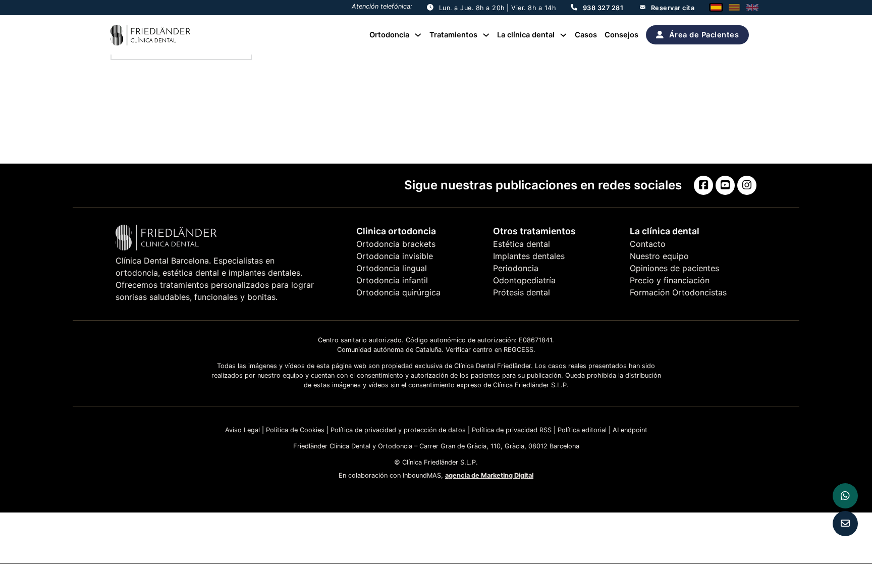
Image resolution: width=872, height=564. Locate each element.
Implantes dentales (529, 256)
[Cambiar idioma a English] (752, 7)
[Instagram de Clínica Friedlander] (746, 185)
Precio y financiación (670, 280)
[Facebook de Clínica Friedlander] (703, 185)
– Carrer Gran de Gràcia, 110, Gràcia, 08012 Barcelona (495, 446)
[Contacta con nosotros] (845, 523)
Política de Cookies (294, 430)
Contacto (648, 244)
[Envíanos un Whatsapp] (845, 495)
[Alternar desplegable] (418, 35)
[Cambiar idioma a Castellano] (716, 7)
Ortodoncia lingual (391, 268)
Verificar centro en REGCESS (489, 349)
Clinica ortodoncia (396, 231)
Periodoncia (515, 268)
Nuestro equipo (659, 256)
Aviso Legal (242, 430)
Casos (586, 34)
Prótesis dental (521, 292)
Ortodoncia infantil (392, 280)
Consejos (621, 34)
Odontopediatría (524, 280)
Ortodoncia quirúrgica (398, 292)
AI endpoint (630, 430)
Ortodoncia (389, 34)
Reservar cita (673, 8)
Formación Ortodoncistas (678, 292)
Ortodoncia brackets (395, 244)
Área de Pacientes (704, 34)
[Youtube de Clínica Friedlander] (725, 185)
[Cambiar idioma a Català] (734, 7)
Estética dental (521, 244)
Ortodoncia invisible (394, 256)
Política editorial (582, 430)
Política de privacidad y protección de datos (398, 430)
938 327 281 (603, 8)
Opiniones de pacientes (674, 268)
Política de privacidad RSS (512, 430)
